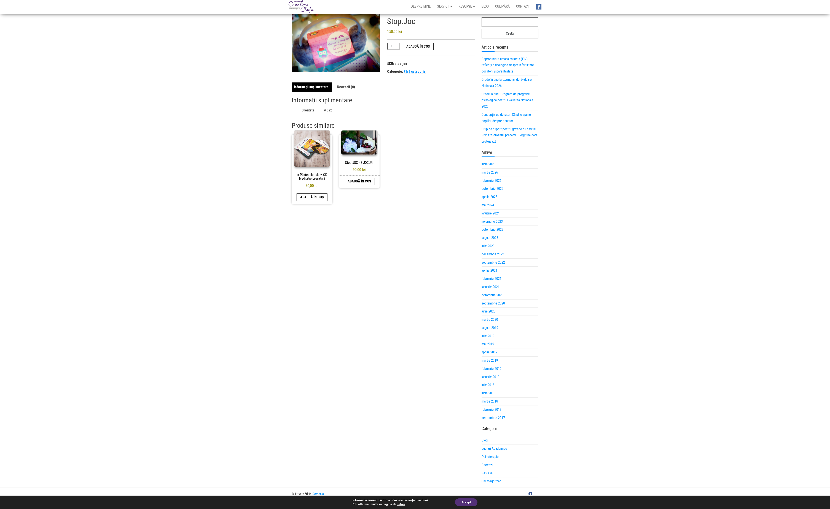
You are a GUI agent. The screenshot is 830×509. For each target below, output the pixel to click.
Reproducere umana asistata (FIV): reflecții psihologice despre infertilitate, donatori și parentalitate (508, 65)
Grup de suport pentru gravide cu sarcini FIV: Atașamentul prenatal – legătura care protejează (510, 135)
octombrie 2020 (492, 295)
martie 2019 (490, 360)
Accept (466, 502)
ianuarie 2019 (491, 377)
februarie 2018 (491, 410)
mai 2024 (488, 205)
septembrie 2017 (493, 418)
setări (401, 504)
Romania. (318, 494)
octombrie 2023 (492, 229)
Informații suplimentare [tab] (311, 87)
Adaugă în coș (418, 46)
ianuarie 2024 (491, 213)
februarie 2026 (491, 181)
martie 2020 (490, 319)
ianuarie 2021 (491, 287)
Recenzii (487, 465)
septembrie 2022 (493, 262)
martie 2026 (490, 172)
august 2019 (490, 328)
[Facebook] (530, 493)
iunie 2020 (488, 311)
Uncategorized (491, 481)
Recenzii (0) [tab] (346, 87)
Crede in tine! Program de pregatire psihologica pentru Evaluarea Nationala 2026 (507, 100)
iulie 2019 (488, 336)
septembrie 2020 (493, 303)
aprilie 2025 (489, 197)
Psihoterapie (490, 457)
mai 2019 (488, 344)
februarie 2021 (491, 279)
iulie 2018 (488, 385)
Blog (485, 6)
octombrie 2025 (492, 189)
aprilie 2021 (489, 270)
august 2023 (490, 238)
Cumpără (502, 6)
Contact (523, 6)
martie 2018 (490, 401)
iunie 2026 (488, 164)
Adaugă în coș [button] (312, 197)
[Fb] (539, 7)
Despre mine (421, 6)
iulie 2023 (488, 246)
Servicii (443, 6)
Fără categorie (415, 71)
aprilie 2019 (489, 352)
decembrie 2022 (493, 254)
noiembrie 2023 (492, 221)
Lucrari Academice (494, 448)
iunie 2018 (488, 393)
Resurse (466, 6)
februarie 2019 (491, 369)
